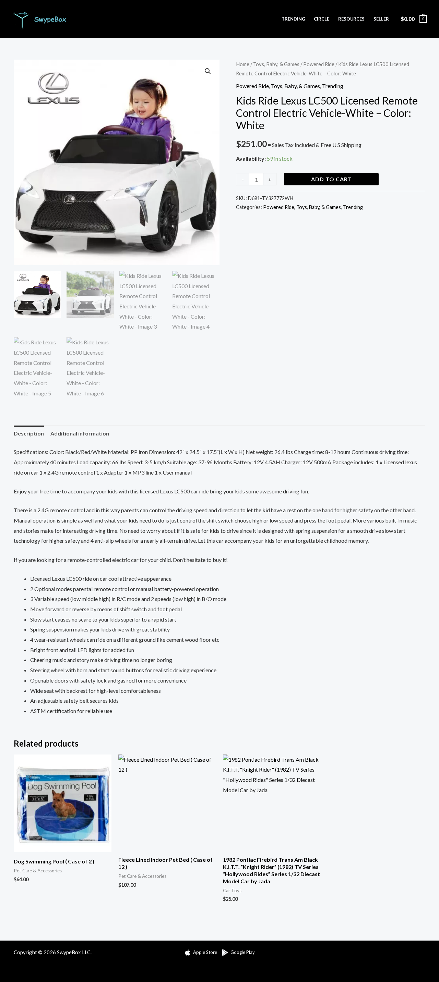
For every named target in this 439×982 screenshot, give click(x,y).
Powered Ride (318, 64)
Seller (381, 19)
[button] (208, 71)
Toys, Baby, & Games (276, 64)
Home (242, 64)
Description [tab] (29, 433)
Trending (293, 19)
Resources (351, 19)
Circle (321, 19)
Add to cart (331, 179)
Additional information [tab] (79, 433)
